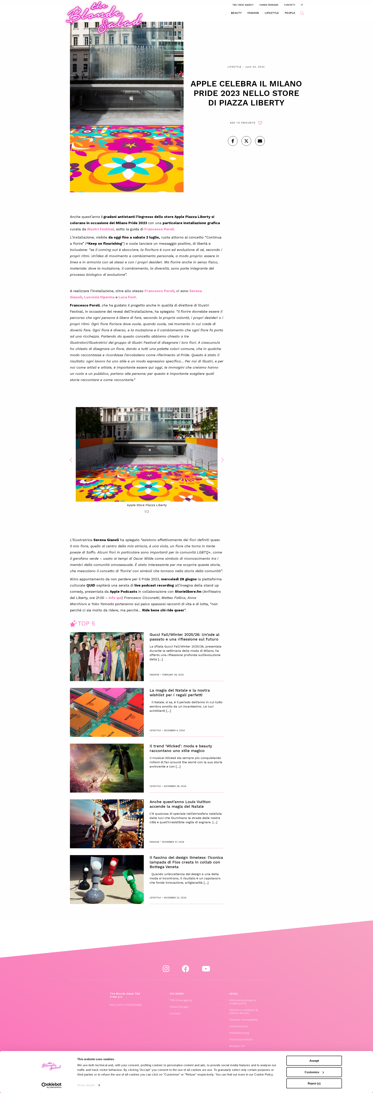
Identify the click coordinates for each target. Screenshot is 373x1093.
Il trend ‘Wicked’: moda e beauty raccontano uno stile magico (181, 748)
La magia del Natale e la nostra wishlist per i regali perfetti (180, 692)
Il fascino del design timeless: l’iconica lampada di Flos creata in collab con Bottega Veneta (186, 862)
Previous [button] (71, 460)
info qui (115, 598)
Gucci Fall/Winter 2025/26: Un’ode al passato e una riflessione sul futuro (184, 636)
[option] (147, 457)
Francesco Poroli (159, 291)
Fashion (253, 12)
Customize (312, 1072)
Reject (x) (314, 1083)
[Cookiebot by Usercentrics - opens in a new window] (52, 1085)
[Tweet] (246, 141)
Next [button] (222, 460)
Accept (314, 1060)
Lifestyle (272, 12)
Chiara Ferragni (268, 5)
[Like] (233, 141)
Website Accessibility (243, 1019)
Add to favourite (242, 123)
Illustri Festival (100, 229)
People (290, 12)
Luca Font (127, 297)
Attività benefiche (241, 1039)
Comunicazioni (238, 1026)
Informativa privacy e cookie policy (242, 1002)
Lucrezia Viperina (99, 297)
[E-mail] (260, 141)
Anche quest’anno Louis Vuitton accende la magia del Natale (180, 804)
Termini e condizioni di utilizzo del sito (243, 1011)
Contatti (289, 5)
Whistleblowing (239, 1032)
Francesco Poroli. (159, 229)
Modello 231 (237, 1046)
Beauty (236, 12)
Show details (86, 1085)
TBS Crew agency (243, 5)
